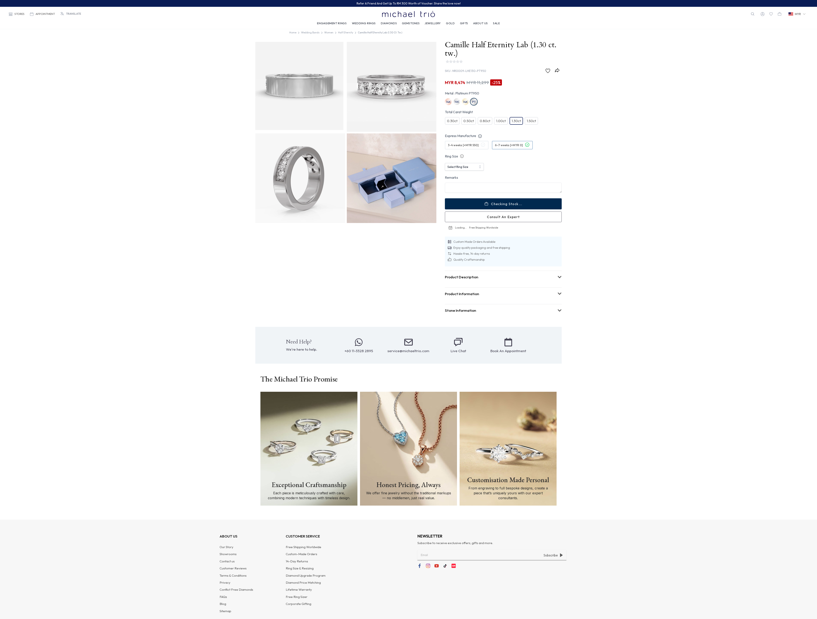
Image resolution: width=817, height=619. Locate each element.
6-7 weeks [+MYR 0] (509, 156)
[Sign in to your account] (762, 14)
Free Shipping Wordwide (497, 238)
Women (328, 32)
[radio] (461, 135)
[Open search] (753, 14)
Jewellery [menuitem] (433, 23)
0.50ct (468, 115)
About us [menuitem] (480, 23)
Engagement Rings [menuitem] (332, 23)
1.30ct (516, 115)
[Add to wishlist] (548, 65)
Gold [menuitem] (450, 23)
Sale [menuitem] (496, 23)
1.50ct (531, 115)
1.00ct (501, 115)
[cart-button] (779, 14)
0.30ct (452, 115)
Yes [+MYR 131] (458, 135)
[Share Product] (558, 64)
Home (292, 32)
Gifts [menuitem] (464, 23)
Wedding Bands (310, 32)
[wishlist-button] (771, 14)
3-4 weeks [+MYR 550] (463, 156)
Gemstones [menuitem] (411, 23)
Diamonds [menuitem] (389, 23)
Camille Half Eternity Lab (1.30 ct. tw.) (380, 32)
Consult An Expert (503, 227)
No (486, 135)
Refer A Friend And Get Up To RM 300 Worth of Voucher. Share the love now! (409, 3)
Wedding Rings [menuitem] (364, 23)
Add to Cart (506, 214)
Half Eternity (345, 32)
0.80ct (485, 115)
